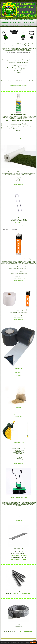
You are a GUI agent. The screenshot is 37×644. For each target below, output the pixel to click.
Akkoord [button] (33, 642)
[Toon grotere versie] (18, 156)
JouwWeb (34, 640)
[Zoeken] (32, 25)
